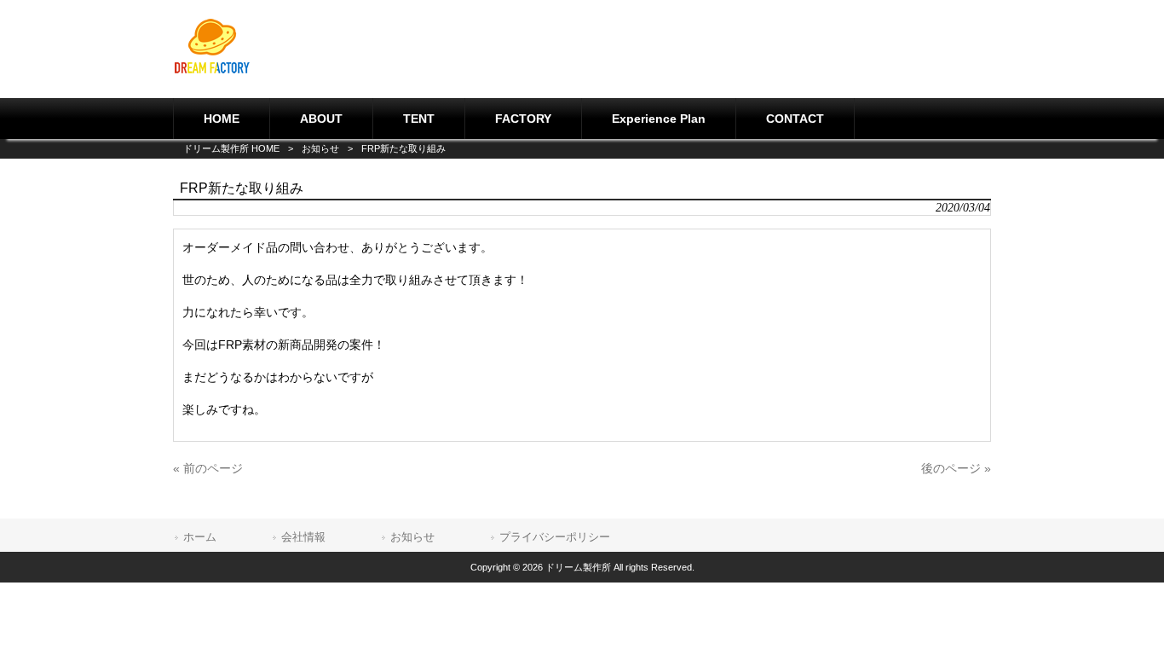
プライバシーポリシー (554, 536)
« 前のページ (208, 468)
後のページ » (956, 468)
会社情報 (303, 536)
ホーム (199, 536)
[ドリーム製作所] (212, 71)
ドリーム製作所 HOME (231, 148)
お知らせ (320, 148)
